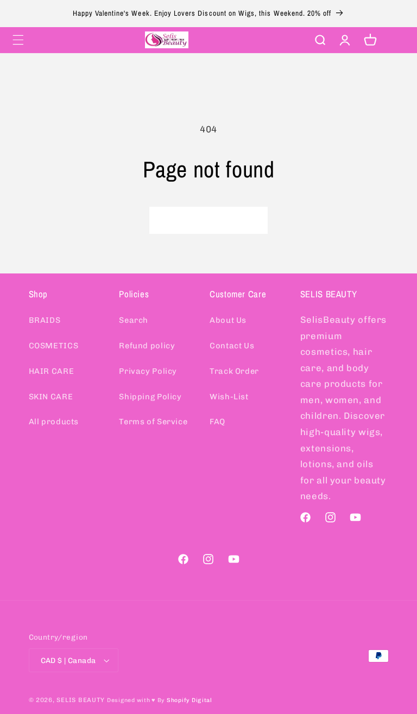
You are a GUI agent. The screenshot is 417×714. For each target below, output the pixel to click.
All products (54, 421)
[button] (17, 39)
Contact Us (232, 345)
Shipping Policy (150, 396)
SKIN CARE (51, 396)
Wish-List (229, 396)
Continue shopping (208, 220)
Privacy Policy (148, 371)
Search (133, 320)
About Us (228, 320)
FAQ (217, 421)
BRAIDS (45, 320)
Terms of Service (153, 421)
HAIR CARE (51, 371)
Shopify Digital (189, 700)
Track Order (234, 371)
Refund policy (147, 345)
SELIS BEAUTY (80, 700)
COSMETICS (54, 345)
